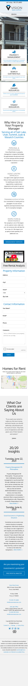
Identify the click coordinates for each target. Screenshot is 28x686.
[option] (14, 428)
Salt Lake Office (14, 606)
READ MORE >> (14, 503)
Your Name (6, 308)
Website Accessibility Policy (18, 652)
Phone (5, 323)
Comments (6, 330)
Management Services (14, 242)
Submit (9, 354)
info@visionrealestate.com (14, 602)
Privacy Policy (21, 625)
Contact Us (6, 625)
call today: (14, 2)
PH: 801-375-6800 (14, 600)
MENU (14, 14)
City (4, 282)
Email (4, 315)
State (4, 289)
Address (5, 275)
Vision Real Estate (14, 585)
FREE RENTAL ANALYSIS (14, 573)
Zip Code (5, 296)
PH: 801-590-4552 (14, 612)
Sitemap (13, 625)
